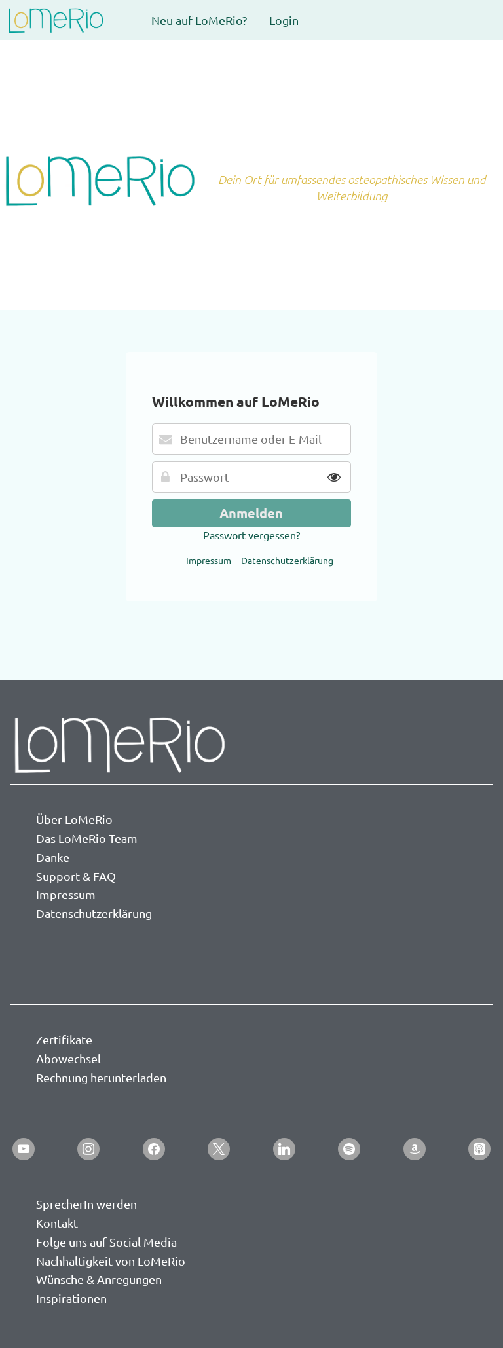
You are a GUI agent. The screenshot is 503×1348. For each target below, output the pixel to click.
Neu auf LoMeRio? (199, 20)
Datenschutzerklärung (287, 560)
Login (284, 20)
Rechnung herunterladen (101, 1077)
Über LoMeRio (74, 819)
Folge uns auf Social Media (106, 1242)
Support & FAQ (76, 876)
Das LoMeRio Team (87, 838)
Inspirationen (71, 1298)
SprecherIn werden (86, 1204)
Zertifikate (64, 1039)
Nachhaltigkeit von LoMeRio (110, 1261)
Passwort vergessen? (251, 534)
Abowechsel (68, 1058)
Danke (52, 857)
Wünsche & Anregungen (99, 1279)
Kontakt (57, 1223)
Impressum (208, 560)
